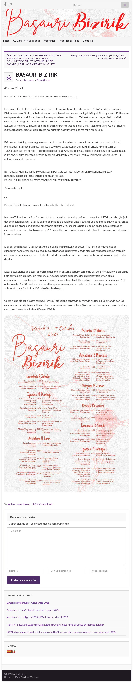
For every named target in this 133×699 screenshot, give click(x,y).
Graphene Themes (29, 677)
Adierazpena (15, 504)
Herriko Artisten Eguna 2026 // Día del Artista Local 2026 (37, 617)
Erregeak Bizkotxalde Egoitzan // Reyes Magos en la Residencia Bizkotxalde (98, 57)
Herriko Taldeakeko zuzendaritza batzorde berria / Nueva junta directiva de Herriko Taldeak (55, 624)
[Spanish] (9, 651)
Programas (49, 40)
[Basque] (13, 651)
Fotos (6, 40)
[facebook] (5, 3)
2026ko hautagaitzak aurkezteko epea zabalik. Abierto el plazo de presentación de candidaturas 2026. (61, 631)
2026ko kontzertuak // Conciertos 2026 (28, 602)
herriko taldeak (27, 80)
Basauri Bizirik (43, 80)
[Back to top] (125, 691)
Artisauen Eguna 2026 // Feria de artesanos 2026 (33, 609)
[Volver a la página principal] (66, 23)
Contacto (88, 40)
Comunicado (46, 504)
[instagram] (10, 3)
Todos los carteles (69, 40)
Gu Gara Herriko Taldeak (26, 40)
